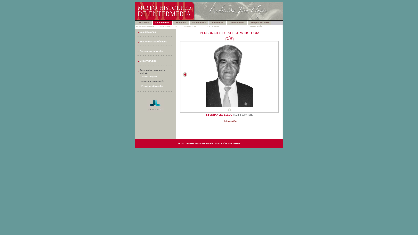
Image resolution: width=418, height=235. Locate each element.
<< (228, 39)
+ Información (229, 121)
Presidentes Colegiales (152, 86)
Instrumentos (145, 26)
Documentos (168, 26)
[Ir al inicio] (209, 11)
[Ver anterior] (185, 76)
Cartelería (255, 26)
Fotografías (233, 26)
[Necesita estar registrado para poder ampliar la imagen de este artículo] (229, 111)
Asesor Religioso (149, 77)
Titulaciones (210, 26)
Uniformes (189, 26)
